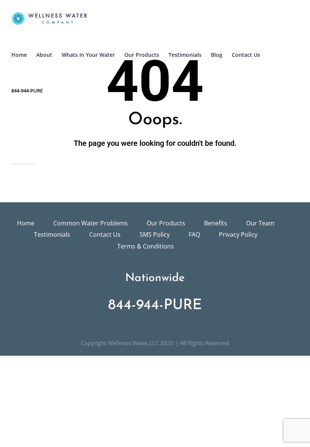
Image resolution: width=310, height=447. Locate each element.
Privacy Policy (238, 234)
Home (25, 223)
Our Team (260, 223)
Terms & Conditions (145, 246)
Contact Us (105, 234)
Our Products (166, 223)
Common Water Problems (90, 223)
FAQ (194, 234)
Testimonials (52, 234)
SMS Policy (155, 234)
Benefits (215, 223)
